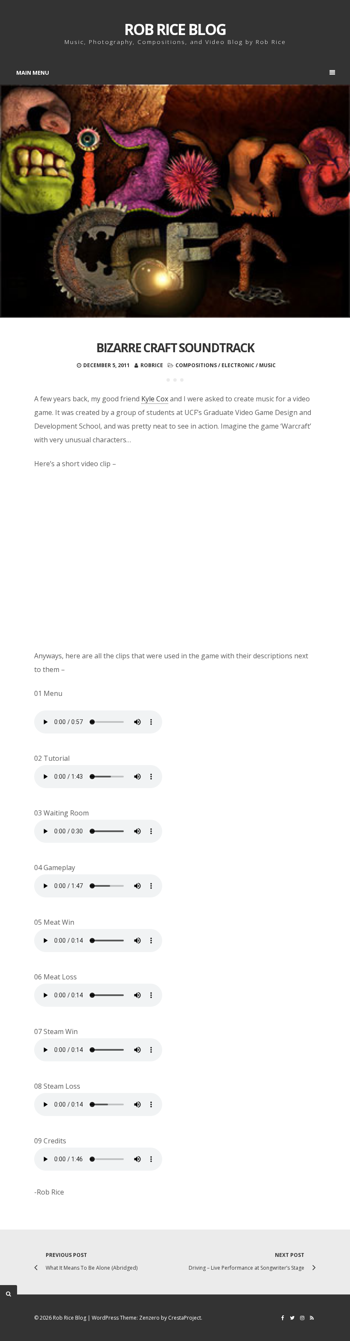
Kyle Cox (154, 398)
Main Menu (32, 72)
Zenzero (149, 1317)
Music (267, 365)
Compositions (196, 365)
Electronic (238, 365)
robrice (151, 365)
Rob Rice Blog (175, 29)
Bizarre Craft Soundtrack (175, 347)
